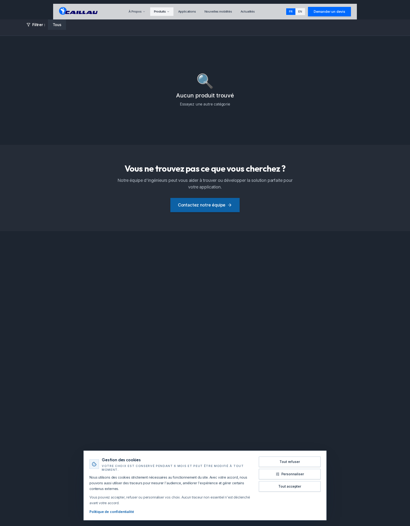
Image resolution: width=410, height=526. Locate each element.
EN (300, 11)
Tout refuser (290, 462)
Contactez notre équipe (201, 204)
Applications (187, 11)
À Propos (135, 11)
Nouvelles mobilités (218, 11)
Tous (57, 24)
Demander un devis (329, 11)
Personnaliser (292, 474)
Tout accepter (289, 486)
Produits (160, 11)
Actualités (248, 11)
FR (291, 11)
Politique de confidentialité (111, 512)
